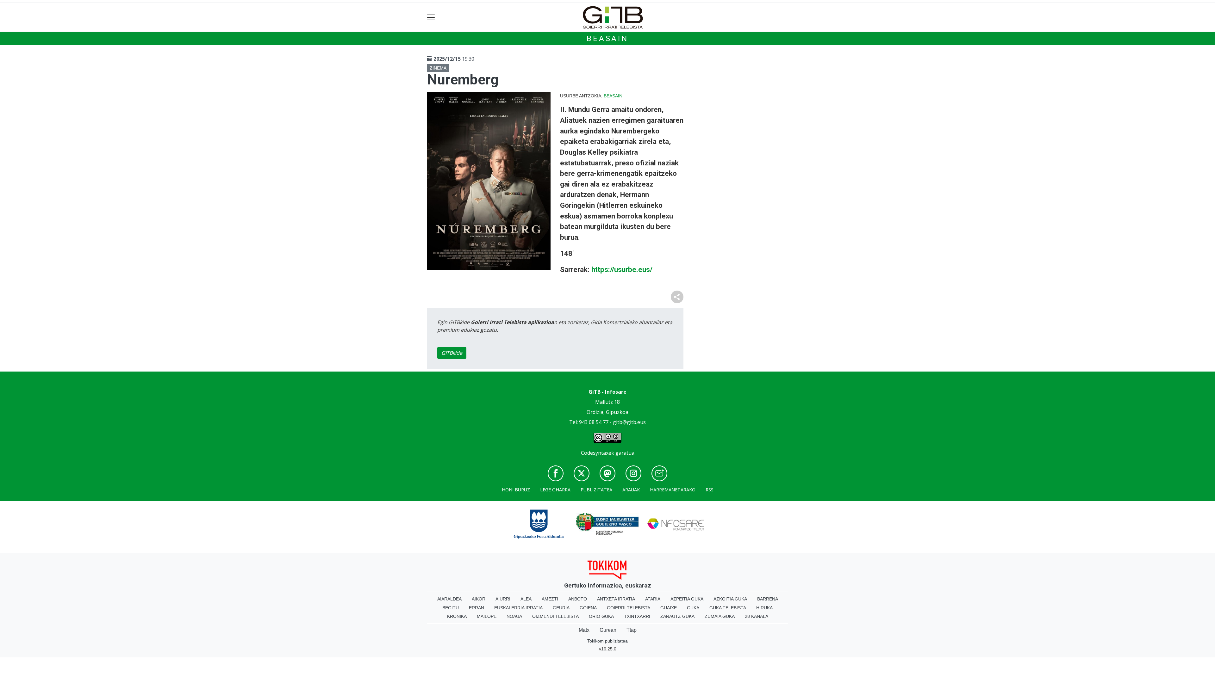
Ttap (631, 630)
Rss (709, 490)
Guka (693, 607)
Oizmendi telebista (555, 616)
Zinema (438, 68)
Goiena (588, 607)
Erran (476, 607)
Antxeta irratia (616, 598)
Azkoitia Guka (730, 598)
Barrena (767, 598)
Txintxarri (637, 616)
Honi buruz (516, 490)
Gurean (608, 630)
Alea (526, 598)
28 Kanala (756, 616)
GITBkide (451, 352)
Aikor (478, 598)
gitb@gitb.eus (629, 422)
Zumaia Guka (720, 616)
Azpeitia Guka (686, 598)
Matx (584, 630)
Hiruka (764, 607)
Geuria (561, 607)
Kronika (457, 616)
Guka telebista (727, 607)
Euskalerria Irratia (518, 607)
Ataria (652, 598)
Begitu (450, 607)
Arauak (631, 490)
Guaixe (668, 607)
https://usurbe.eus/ (621, 269)
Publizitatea (596, 490)
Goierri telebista (628, 607)
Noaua (514, 616)
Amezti (550, 598)
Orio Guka (601, 616)
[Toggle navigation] (431, 17)
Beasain (607, 38)
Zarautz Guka (677, 616)
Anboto (577, 598)
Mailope (486, 616)
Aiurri (502, 598)
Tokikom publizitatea (607, 640)
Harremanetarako (672, 490)
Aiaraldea (449, 598)
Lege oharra (555, 490)
